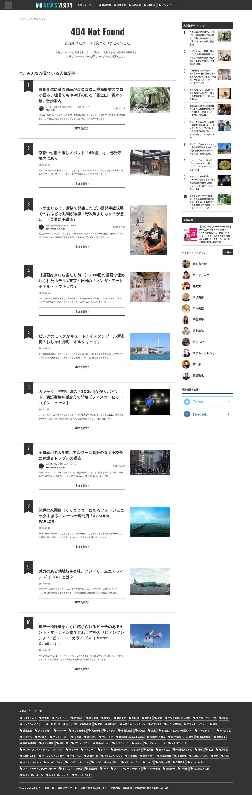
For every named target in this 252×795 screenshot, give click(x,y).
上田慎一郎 (54, 724)
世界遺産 (27, 730)
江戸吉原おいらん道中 (182, 737)
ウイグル (110, 730)
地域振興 (136, 5)
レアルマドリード (156, 743)
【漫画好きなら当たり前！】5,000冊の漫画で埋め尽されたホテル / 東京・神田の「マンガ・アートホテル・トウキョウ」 (82, 280)
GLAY (225, 718)
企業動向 (151, 5)
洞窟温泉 (221, 737)
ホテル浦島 (47, 743)
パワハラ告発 (153, 768)
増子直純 (93, 718)
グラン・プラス (82, 743)
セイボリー (112, 762)
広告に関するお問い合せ (94, 788)
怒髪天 (107, 718)
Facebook (200, 414)
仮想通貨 (132, 756)
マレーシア (107, 737)
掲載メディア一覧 (67, 788)
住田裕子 (112, 724)
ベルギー (61, 730)
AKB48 (135, 718)
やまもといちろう (113, 756)
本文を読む (82, 128)
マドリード (89, 749)
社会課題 (106, 5)
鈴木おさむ (225, 730)
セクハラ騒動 (174, 724)
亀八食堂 (223, 749)
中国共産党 (127, 730)
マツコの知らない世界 (179, 718)
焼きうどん (164, 749)
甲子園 (184, 768)
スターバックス (132, 762)
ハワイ (97, 762)
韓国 (215, 724)
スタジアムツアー (180, 743)
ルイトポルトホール (33, 775)
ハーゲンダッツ (54, 762)
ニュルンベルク (83, 775)
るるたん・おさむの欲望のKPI (177, 730)
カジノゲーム (122, 743)
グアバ (104, 749)
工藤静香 (181, 756)
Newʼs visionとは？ (30, 788)
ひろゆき (42, 737)
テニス (77, 737)
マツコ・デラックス (206, 718)
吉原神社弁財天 (157, 737)
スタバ (149, 762)
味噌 (200, 749)
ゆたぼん (91, 737)
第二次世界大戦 (201, 768)
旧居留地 (92, 768)
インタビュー (168, 5)
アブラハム (75, 756)
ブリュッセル (44, 730)
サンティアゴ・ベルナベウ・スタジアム (43, 749)
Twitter (198, 401)
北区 (226, 756)
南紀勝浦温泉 (29, 743)
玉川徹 (150, 749)
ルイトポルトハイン (59, 775)
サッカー (73, 749)
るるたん (27, 737)
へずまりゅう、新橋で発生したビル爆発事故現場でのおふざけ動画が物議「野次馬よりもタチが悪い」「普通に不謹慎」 (81, 214)
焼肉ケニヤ (148, 756)
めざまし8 (156, 724)
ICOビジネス (29, 756)
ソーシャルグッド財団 (53, 756)
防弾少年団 (164, 762)
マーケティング (206, 730)
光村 (216, 756)
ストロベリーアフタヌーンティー (39, 768)
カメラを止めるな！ (33, 724)
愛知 (160, 718)
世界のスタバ (102, 743)
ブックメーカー (60, 737)
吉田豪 (45, 718)
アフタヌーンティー (197, 724)
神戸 (105, 768)
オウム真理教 (79, 730)
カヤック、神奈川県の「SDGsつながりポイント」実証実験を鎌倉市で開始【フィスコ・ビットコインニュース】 (81, 397)
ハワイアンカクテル (78, 762)
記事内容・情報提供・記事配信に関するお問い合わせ (139, 788)
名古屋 (148, 718)
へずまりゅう (29, 718)
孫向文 (142, 730)
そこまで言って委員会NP (79, 724)
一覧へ (227, 252)
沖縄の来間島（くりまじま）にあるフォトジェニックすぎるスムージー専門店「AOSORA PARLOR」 (81, 516)
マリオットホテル (32, 762)
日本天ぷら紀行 (200, 756)
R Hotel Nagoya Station (131, 737)
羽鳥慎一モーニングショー (127, 749)
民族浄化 (96, 730)
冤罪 (100, 724)
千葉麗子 (180, 762)
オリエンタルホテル (72, 768)
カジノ (138, 743)
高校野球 (170, 768)
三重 (153, 730)
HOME (22, 19)
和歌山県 (63, 743)
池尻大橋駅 (165, 756)
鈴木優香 (121, 718)
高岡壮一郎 (92, 756)
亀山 (210, 749)
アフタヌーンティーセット (127, 768)
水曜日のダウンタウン (134, 724)
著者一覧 (49, 788)
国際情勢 (121, 5)
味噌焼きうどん (184, 749)
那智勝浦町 (205, 737)
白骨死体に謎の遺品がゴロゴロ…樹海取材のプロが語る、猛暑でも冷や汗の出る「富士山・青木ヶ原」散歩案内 (81, 95)
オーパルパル (197, 762)
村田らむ (78, 718)
